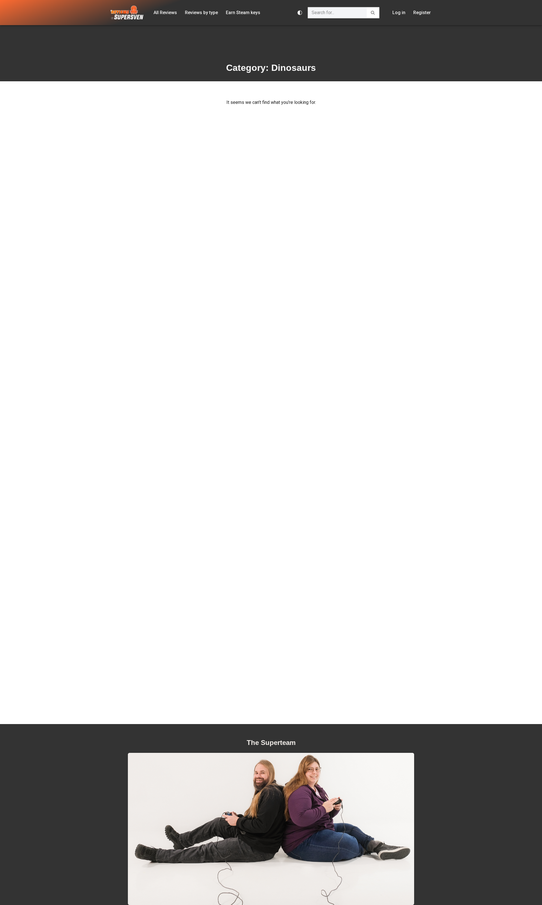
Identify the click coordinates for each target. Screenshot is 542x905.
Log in (398, 12)
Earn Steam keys (243, 12)
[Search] (373, 12)
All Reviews (165, 12)
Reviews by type (201, 12)
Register (422, 12)
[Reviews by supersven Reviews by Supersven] (127, 12)
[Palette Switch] (299, 12)
